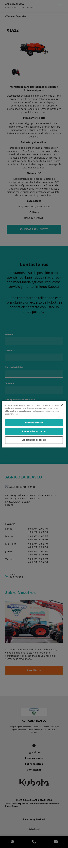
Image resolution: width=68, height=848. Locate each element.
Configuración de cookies (34, 439)
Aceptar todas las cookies (34, 431)
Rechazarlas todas (34, 422)
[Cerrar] (61, 405)
